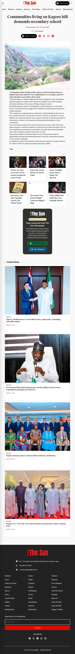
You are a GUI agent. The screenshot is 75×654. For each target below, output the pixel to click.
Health (30, 580)
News (7, 595)
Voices (30, 595)
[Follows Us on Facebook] (39, 36)
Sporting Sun (32, 602)
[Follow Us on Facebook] (30, 638)
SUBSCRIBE (37, 627)
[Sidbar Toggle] (3, 3)
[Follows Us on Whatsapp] (48, 36)
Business (27, 9)
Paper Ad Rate (56, 606)
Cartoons (54, 580)
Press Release (56, 583)
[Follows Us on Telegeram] (53, 36)
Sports (7, 591)
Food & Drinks (10, 598)
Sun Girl (54, 587)
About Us (54, 598)
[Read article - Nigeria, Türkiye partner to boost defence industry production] (37, 426)
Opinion (58, 9)
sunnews (40, 31)
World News (32, 609)
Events (30, 576)
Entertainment (68, 9)
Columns (19, 9)
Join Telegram (39, 249)
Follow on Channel (38, 243)
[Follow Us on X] (34, 638)
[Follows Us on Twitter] (44, 36)
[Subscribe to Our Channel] (37, 638)
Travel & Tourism (57, 591)
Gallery (7, 602)
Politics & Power (48, 9)
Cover (7, 580)
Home (4, 9)
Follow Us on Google (63, 3)
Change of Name (57, 609)
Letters (7, 606)
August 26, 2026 (10, 325)
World (30, 598)
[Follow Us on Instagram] (45, 638)
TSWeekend (32, 591)
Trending (54, 595)
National (11, 9)
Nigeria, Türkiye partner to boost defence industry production (30, 456)
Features (54, 576)
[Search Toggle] (71, 3)
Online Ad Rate (56, 602)
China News (36, 9)
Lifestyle (31, 583)
